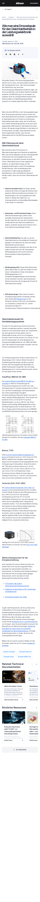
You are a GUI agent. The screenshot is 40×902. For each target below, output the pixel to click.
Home (4, 17)
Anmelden (34, 3)
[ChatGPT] (6, 54)
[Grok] (22, 54)
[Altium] (20, 3)
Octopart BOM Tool (24, 656)
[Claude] (14, 54)
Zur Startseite (21, 749)
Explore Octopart (9, 652)
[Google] (18, 54)
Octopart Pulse (8, 656)
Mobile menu (3, 3)
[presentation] (36, 664)
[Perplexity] (10, 54)
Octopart (8, 9)
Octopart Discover (25, 652)
